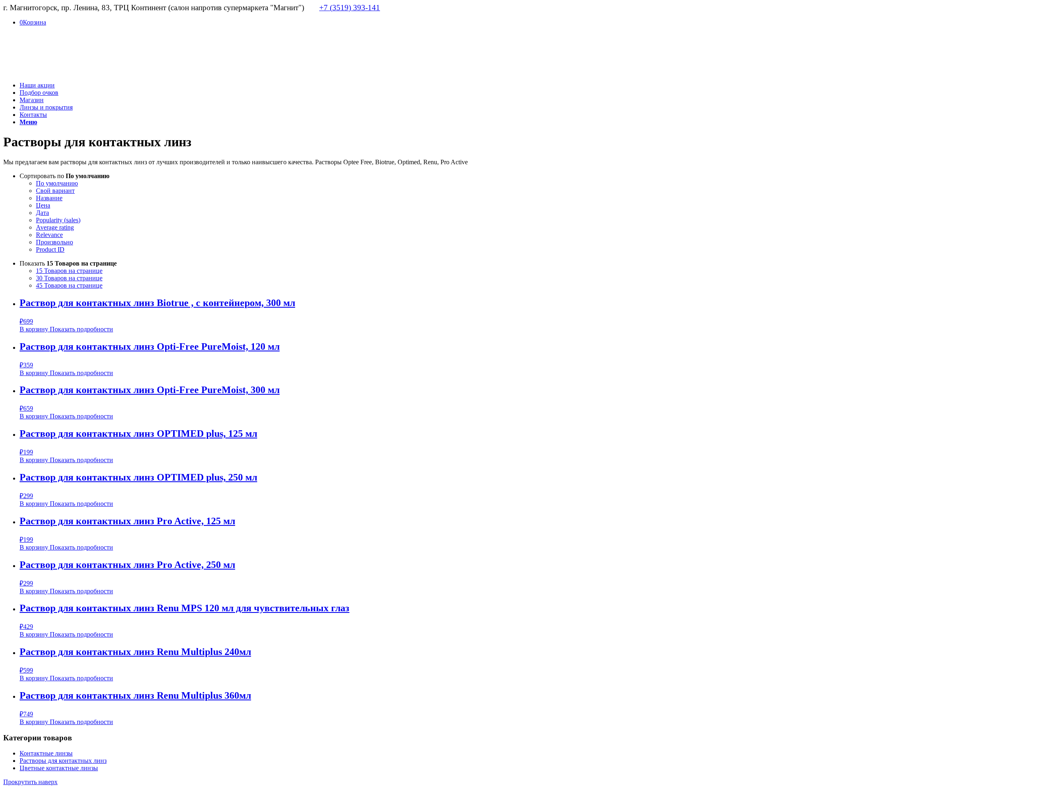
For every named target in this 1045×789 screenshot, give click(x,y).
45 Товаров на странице (69, 285)
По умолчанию (57, 183)
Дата (42, 212)
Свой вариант (55, 190)
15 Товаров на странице (69, 270)
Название (49, 197)
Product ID (50, 249)
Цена (43, 205)
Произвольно (54, 242)
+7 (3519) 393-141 (349, 7)
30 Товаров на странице (69, 278)
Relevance (49, 234)
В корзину (34, 329)
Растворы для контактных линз (63, 760)
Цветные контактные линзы (59, 767)
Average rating (55, 227)
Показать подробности (80, 329)
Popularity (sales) (58, 220)
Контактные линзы (46, 753)
